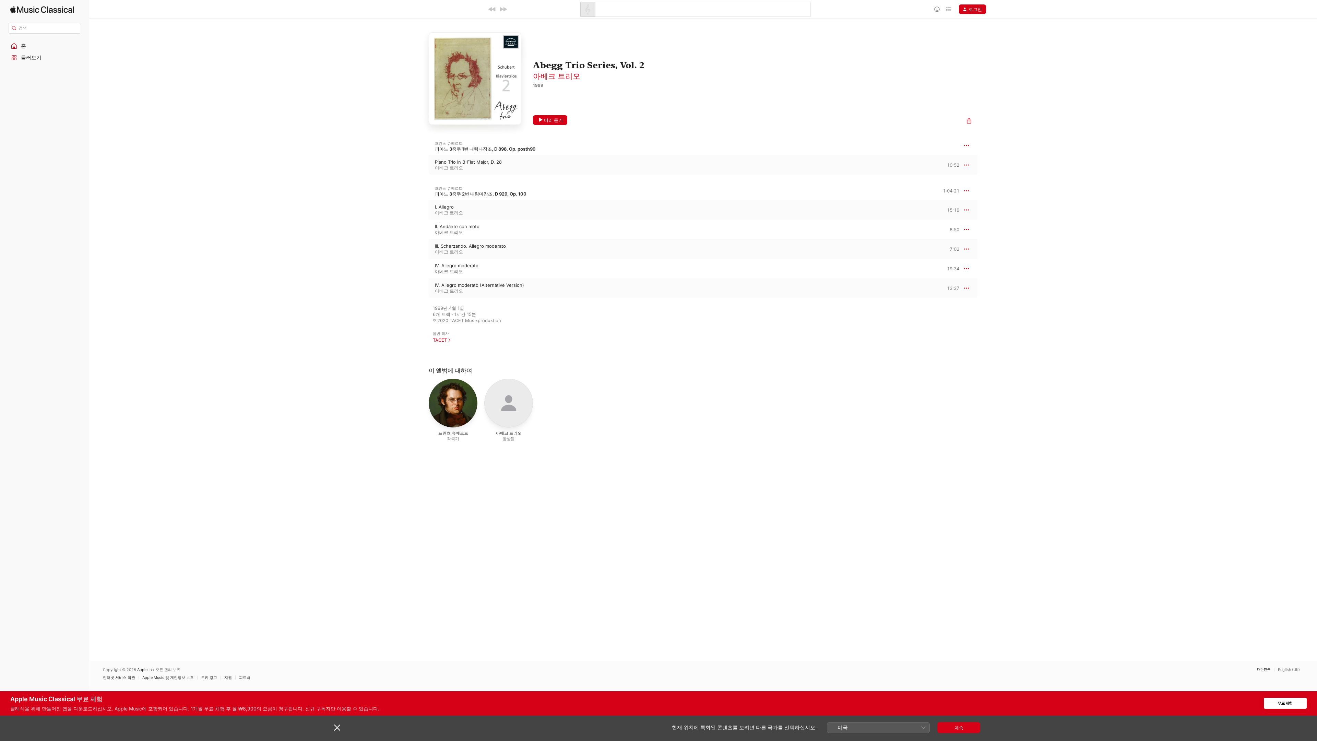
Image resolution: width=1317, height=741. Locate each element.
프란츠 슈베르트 (448, 143)
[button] (44, 46)
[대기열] (948, 9)
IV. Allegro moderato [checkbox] (456, 265)
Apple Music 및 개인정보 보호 (168, 678)
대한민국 (1264, 670)
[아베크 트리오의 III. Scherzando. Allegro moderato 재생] (422, 249)
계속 (958, 727)
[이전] (492, 9)
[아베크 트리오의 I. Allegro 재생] (422, 210)
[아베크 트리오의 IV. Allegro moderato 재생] (422, 268)
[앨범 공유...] (969, 121)
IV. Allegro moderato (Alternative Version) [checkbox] (479, 285)
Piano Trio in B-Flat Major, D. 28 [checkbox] (468, 162)
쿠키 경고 (209, 678)
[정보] (937, 9)
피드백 (244, 678)
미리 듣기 (553, 120)
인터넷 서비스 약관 (119, 678)
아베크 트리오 (556, 76)
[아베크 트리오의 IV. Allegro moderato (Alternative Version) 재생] (422, 288)
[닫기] (337, 728)
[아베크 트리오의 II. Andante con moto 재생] (422, 229)
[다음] (503, 9)
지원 (228, 678)
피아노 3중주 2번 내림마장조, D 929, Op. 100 (480, 194)
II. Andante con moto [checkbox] (457, 226)
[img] (42, 9)
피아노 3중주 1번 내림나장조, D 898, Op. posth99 (485, 149)
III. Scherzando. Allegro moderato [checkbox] (470, 246)
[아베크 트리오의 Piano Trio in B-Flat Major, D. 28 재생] (422, 165)
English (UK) (1289, 670)
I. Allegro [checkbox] (444, 207)
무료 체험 (1285, 703)
